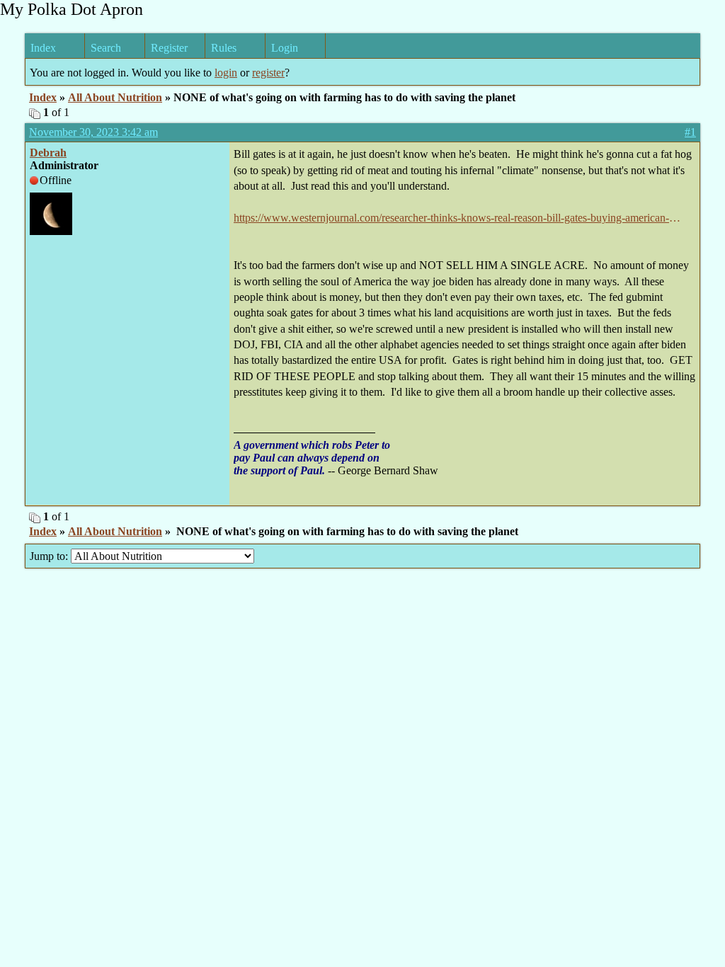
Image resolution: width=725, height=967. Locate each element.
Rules (223, 48)
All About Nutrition (115, 97)
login (226, 73)
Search (106, 48)
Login (284, 48)
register (268, 73)
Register (169, 48)
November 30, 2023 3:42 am (93, 132)
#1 (690, 132)
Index (43, 48)
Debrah (48, 153)
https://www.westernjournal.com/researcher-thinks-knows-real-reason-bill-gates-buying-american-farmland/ (451, 219)
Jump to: (50, 556)
